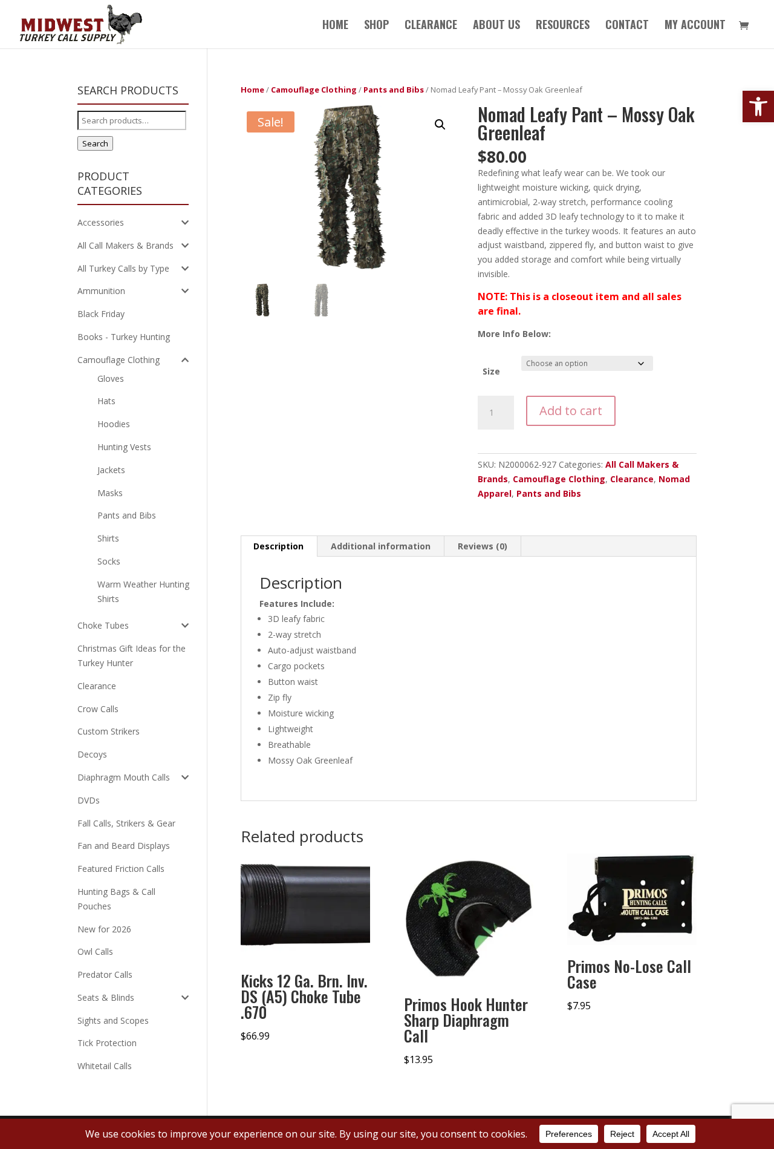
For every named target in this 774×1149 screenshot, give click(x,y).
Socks (108, 561)
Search (95, 143)
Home (335, 26)
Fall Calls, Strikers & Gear (126, 823)
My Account (695, 26)
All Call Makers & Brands (125, 245)
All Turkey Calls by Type (123, 268)
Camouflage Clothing (314, 89)
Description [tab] (278, 546)
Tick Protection (107, 1043)
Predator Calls (104, 974)
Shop (376, 26)
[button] (758, 106)
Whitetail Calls (104, 1066)
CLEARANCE (431, 26)
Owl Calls (95, 951)
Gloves (110, 378)
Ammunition (101, 290)
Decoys (92, 754)
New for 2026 (104, 929)
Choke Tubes (103, 625)
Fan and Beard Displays (123, 845)
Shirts (108, 538)
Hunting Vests (124, 447)
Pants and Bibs (393, 89)
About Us (496, 26)
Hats (106, 401)
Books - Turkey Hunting (123, 336)
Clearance (632, 479)
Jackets (111, 470)
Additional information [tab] (381, 546)
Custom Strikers (108, 731)
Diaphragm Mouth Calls (123, 777)
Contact (627, 26)
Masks (110, 493)
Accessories (100, 222)
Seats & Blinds (105, 997)
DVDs (88, 800)
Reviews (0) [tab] (482, 546)
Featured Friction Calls (120, 868)
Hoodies (113, 424)
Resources (563, 26)
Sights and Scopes (113, 1020)
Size (491, 371)
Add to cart (570, 410)
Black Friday (101, 313)
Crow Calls (98, 709)
